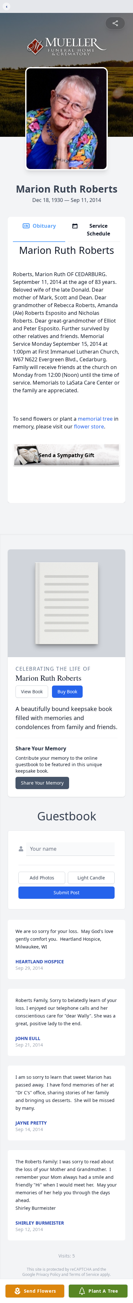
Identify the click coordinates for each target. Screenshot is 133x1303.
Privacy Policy (48, 1274)
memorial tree (95, 418)
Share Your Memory (42, 783)
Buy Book (67, 691)
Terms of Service (84, 1274)
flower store (89, 426)
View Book (32, 691)
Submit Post (66, 892)
